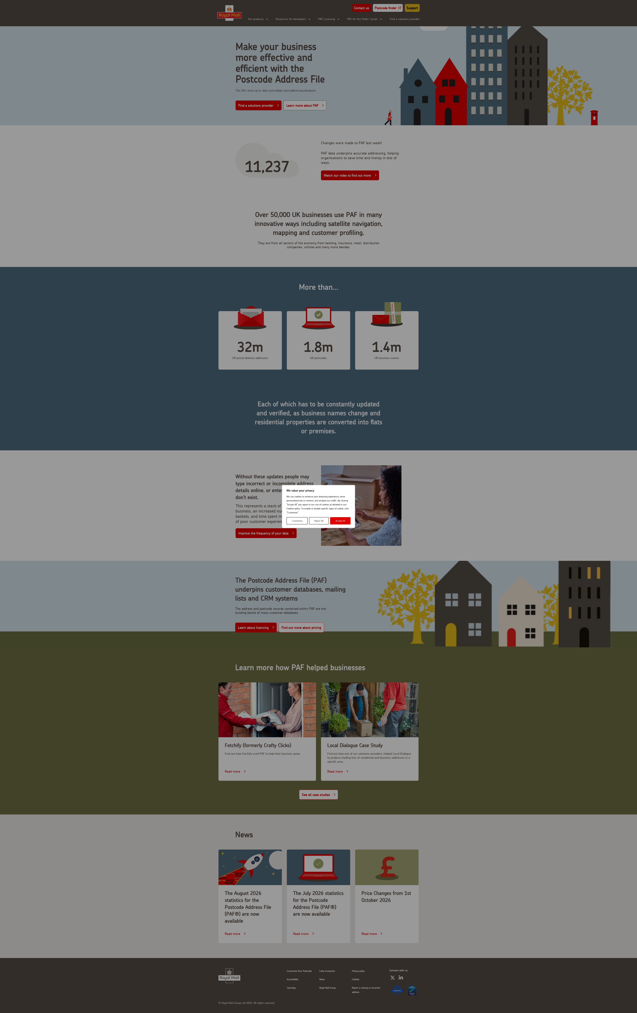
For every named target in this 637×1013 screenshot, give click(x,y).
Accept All (340, 520)
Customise (297, 520)
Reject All (318, 520)
